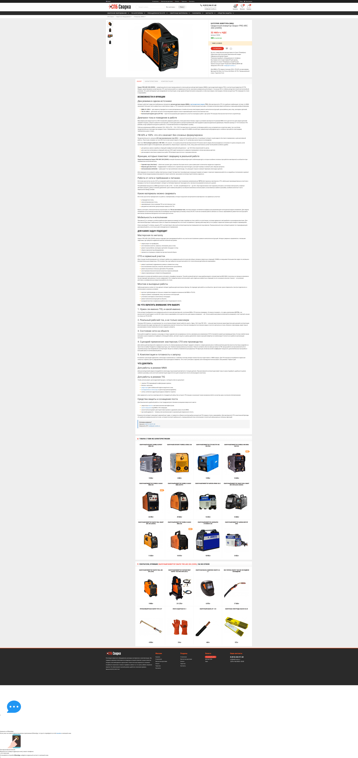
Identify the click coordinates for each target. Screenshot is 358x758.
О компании (155, 1)
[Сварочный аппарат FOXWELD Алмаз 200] (179, 462)
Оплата (177, 1)
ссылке (58, 733)
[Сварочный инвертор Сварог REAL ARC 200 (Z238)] (151, 588)
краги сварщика (146, 407)
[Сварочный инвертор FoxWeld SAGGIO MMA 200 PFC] (179, 501)
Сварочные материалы (179, 13)
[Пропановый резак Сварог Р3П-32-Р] (151, 627)
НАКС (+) (217, 43)
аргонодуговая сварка (198, 104)
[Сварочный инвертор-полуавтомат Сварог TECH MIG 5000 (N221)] (179, 588)
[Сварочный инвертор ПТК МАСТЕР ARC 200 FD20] (208, 462)
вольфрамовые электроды (149, 389)
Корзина (158, 657)
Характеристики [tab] (151, 81)
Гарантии (184, 1)
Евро (206, 661)
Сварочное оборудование (117, 13)
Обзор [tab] (139, 81)
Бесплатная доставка (167, 1)
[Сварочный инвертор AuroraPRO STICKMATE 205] (208, 540)
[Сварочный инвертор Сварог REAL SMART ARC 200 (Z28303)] (151, 540)
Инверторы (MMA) (139, 16)
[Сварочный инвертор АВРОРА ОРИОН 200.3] (208, 501)
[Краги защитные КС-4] (179, 627)
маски (150, 405)
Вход (241, 1)
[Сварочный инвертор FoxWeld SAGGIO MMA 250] (151, 501)
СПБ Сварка (110, 16)
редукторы (144, 387)
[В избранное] (226, 48)
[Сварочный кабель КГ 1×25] (208, 627)
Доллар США (208, 659)
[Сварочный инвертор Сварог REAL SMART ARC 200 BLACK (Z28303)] (236, 501)
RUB (108, 1)
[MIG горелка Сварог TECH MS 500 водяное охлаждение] (236, 588)
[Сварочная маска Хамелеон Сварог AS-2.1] (208, 588)
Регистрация (248, 1)
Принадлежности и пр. (156, 13)
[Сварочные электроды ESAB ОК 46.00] (236, 627)
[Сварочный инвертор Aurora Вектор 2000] (236, 540)
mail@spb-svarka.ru (210, 9)
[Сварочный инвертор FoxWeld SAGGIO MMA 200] (179, 540)
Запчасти (209, 13)
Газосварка (196, 13)
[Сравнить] (231, 48)
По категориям (137, 13)
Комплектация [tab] (167, 81)
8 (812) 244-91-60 (237, 63)
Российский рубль (210, 657)
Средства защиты (225, 13)
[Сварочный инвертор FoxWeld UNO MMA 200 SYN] (236, 462)
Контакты (191, 1)
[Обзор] (145, 473)
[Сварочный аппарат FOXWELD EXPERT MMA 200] (151, 462)
